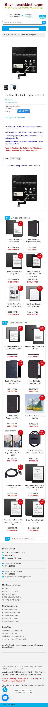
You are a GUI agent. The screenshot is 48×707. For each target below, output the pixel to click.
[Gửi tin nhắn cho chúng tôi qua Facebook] (5, 697)
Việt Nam (42, 16)
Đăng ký (28, 15)
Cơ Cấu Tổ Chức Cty (10, 591)
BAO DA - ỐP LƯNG (10, 633)
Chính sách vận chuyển (11, 612)
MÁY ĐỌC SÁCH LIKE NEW (13, 636)
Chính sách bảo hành (10, 615)
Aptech (12, 705)
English (42, 18)
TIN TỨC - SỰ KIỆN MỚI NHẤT (15, 639)
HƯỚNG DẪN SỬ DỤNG (11, 597)
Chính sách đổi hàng (10, 618)
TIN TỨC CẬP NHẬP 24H (11, 600)
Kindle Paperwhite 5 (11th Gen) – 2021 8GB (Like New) (34, 487)
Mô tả (7, 159)
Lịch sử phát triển (8, 594)
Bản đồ (24, 672)
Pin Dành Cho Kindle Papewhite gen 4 (23, 35)
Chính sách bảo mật (9, 609)
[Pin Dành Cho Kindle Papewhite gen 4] (24, 60)
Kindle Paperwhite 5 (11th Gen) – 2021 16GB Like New (13, 522)
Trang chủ (6, 35)
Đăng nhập (29, 17)
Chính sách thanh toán (10, 621)
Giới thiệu (5, 588)
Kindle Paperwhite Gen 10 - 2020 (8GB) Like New (33, 274)
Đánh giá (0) (16, 159)
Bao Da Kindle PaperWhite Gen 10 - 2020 (13, 453)
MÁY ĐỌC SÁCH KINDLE (12, 631)
